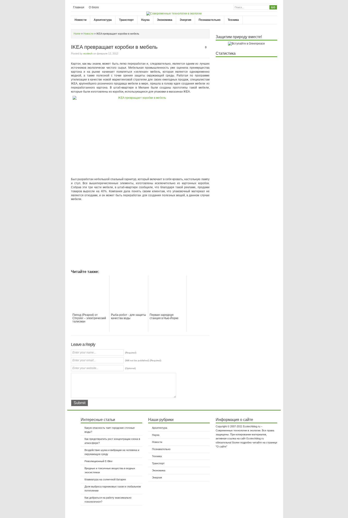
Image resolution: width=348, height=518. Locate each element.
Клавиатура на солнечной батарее (105, 479)
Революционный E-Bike (98, 461)
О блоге (94, 7)
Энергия (185, 20)
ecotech (88, 53)
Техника (233, 20)
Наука (145, 20)
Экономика (164, 20)
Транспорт (126, 20)
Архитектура (103, 20)
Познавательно (209, 20)
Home (77, 33)
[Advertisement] (111, 237)
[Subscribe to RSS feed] (274, 20)
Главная (78, 7)
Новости (80, 20)
